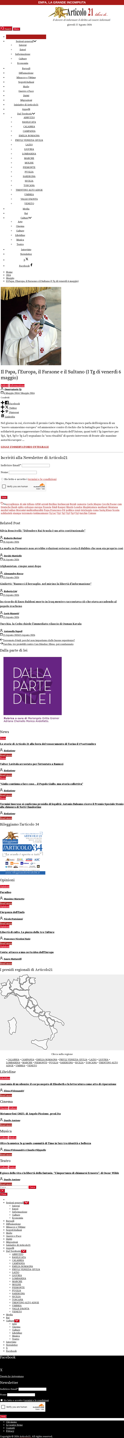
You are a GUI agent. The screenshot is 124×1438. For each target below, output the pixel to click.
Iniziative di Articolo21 (26, 104)
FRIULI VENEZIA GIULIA (29, 140)
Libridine (20, 235)
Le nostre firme (14, 1425)
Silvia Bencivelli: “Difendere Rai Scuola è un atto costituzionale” (42, 530)
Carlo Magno (94, 504)
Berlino (53, 504)
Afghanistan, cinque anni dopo (20, 566)
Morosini (21, 510)
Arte (20, 221)
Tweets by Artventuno (12, 1376)
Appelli (26, 109)
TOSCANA (29, 185)
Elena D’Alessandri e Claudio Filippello (25, 1150)
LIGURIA (29, 149)
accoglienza (12, 504)
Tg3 (68, 513)
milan (12, 510)
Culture (23, 58)
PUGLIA (29, 171)
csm (119, 504)
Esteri (23, 49)
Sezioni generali (24, 41)
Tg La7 (52, 513)
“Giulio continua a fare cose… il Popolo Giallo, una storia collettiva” (41, 784)
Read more (6, 755)
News (3, 738)
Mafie (26, 86)
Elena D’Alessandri (14, 1090)
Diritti (26, 95)
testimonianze (41, 513)
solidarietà (6, 513)
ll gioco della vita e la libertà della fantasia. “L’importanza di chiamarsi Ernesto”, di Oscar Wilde (59, 1173)
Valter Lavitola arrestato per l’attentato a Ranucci (31, 764)
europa (38, 507)
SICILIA (29, 180)
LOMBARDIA (29, 153)
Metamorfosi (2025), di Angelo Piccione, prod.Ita (30, 1113)
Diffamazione (26, 73)
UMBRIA (29, 194)
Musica (20, 239)
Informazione (22, 54)
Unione (92, 513)
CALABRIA (29, 126)
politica (70, 510)
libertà (69, 507)
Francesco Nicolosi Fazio (17, 938)
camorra (81, 504)
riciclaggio (86, 510)
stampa (17, 513)
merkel (4, 510)
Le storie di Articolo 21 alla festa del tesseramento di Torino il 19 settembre (48, 744)
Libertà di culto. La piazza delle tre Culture (27, 932)
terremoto (27, 513)
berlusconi (63, 504)
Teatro (20, 244)
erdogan (29, 507)
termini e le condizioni (42, 479)
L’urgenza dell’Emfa (12, 912)
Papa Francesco (53, 510)
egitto (21, 507)
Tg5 (77, 513)
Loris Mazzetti (11, 613)
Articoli (5, 385)
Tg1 (59, 513)
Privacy (10, 1431)
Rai (26, 213)
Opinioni (4, 886)
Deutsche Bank (9, 507)
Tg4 (73, 513)
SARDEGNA (29, 176)
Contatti (10, 1428)
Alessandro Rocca (13, 573)
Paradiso (5, 892)
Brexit (73, 504)
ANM (38, 504)
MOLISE (29, 162)
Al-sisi (23, 504)
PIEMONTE (29, 167)
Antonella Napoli (13, 631)
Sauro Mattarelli (12, 958)
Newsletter (26, 254)
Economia (22, 63)
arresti (44, 504)
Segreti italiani (26, 82)
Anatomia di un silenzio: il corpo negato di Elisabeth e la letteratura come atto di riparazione (58, 1084)
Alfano (30, 504)
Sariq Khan (105, 510)
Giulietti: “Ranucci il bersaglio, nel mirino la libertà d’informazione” (45, 584)
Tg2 (63, 513)
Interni (22, 45)
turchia (84, 513)
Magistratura (90, 507)
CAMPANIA (29, 131)
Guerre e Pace (26, 91)
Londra (78, 507)
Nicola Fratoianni (13, 918)
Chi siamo (11, 1422)
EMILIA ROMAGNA (29, 135)
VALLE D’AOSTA (29, 199)
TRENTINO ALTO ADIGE (29, 190)
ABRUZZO (29, 117)
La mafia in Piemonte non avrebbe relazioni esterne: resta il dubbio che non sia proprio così (61, 548)
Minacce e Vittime (26, 77)
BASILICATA (29, 122)
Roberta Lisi (10, 591)
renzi (77, 510)
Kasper (62, 507)
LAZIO (29, 144)
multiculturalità (34, 510)
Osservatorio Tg (12, 389)
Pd (63, 510)
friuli (54, 507)
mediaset (103, 507)
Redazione (9, 750)
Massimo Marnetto (14, 898)
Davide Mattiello (13, 555)
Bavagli (26, 68)
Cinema (20, 226)
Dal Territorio (24, 113)
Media (26, 208)
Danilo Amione (12, 1120)
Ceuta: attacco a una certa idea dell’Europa (27, 952)
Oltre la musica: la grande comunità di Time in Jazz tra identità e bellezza (45, 1143)
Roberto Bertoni (12, 538)
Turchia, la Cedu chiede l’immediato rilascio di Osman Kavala (41, 624)
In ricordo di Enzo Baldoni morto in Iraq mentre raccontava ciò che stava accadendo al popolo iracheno (58, 604)
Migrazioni (26, 100)
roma (96, 510)
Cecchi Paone (109, 504)
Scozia (115, 510)
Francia (47, 507)
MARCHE (29, 158)
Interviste (26, 249)
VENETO (29, 203)
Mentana (113, 507)
